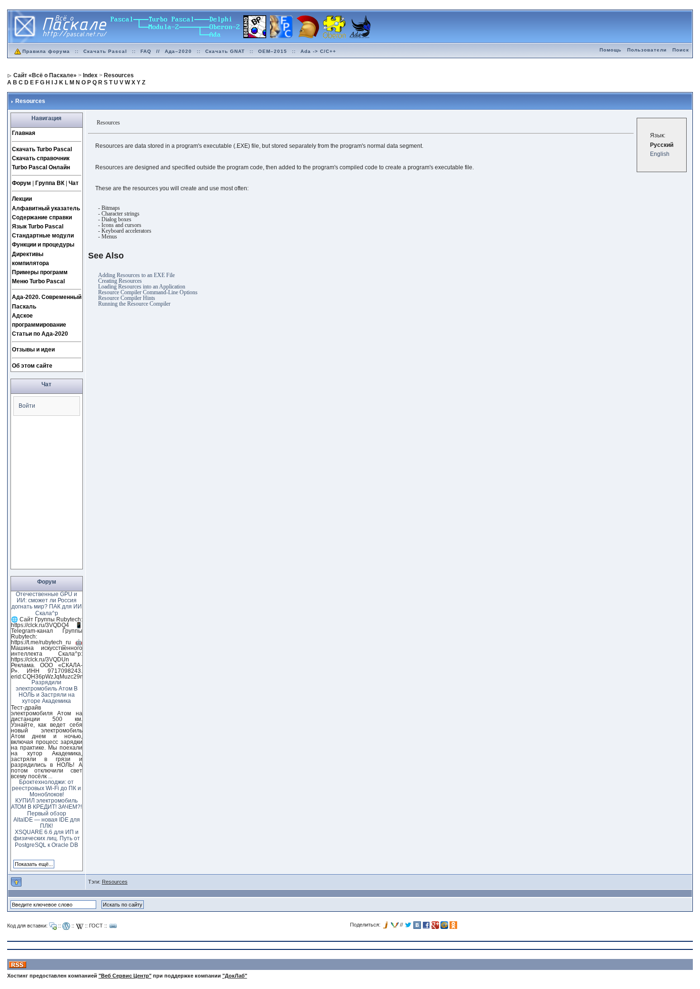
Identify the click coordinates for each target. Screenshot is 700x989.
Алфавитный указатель (46, 208)
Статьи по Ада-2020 (40, 333)
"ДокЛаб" (234, 976)
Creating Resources (120, 281)
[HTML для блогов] (66, 926)
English (660, 154)
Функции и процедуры (43, 244)
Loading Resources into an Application (141, 286)
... (50, 776)
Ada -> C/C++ (318, 51)
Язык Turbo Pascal (37, 226)
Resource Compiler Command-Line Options (148, 292)
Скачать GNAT (225, 51)
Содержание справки (42, 217)
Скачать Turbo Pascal (42, 149)
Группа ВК (49, 183)
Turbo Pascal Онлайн (41, 167)
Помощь (610, 49)
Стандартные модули (43, 235)
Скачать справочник (41, 158)
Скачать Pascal (105, 51)
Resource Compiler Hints (126, 298)
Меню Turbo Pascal (38, 281)
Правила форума (46, 51)
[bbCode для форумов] (53, 926)
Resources (115, 882)
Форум (21, 183)
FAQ (145, 51)
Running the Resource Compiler (134, 303)
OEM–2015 (272, 51)
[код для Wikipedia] (79, 926)
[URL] (113, 926)
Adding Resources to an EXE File (136, 275)
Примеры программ (40, 272)
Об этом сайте (32, 365)
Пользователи (647, 49)
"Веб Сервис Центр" (125, 976)
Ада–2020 (178, 51)
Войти (27, 405)
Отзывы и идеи (33, 349)
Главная (23, 133)
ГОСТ (96, 925)
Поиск (680, 49)
